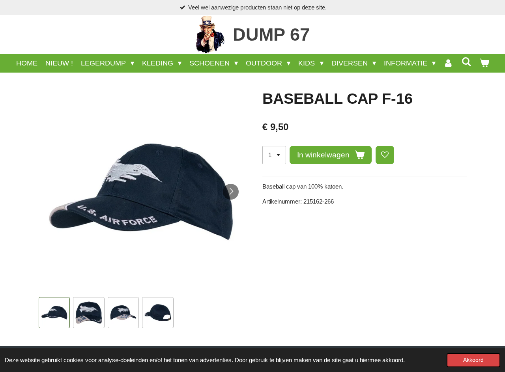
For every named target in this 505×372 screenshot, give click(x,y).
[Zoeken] (466, 62)
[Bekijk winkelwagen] (484, 63)
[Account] (448, 63)
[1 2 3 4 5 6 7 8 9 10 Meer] (274, 155)
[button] (54, 313)
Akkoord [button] (473, 360)
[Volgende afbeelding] (231, 192)
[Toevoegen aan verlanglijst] (385, 155)
